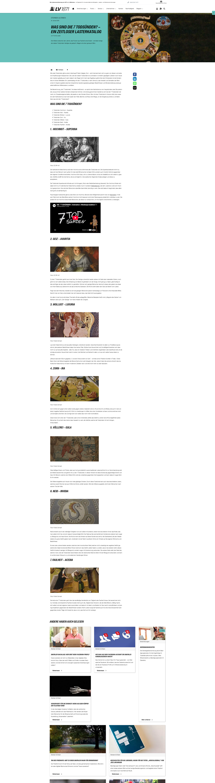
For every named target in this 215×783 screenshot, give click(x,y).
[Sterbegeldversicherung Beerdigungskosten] (152, 628)
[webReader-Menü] (51, 69)
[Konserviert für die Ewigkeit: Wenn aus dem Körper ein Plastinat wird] (70, 677)
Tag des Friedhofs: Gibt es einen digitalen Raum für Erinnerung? (74, 760)
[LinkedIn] (135, 79)
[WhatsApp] (135, 83)
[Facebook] (135, 74)
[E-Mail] (135, 88)
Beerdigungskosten (147, 647)
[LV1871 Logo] (59, 7)
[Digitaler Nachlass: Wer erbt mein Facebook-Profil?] (70, 628)
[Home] (73, 8)
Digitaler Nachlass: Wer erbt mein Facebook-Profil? (70, 655)
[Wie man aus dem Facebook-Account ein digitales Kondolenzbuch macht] (114, 628)
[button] (59, 69)
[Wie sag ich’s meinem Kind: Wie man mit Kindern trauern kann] (137, 780)
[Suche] (164, 8)
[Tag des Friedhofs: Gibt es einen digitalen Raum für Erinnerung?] (78, 726)
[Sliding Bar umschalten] (161, 8)
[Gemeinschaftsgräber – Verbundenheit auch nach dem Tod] (78, 780)
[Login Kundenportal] (157, 8)
